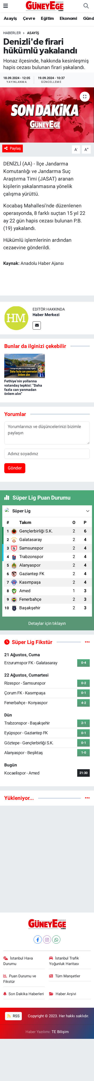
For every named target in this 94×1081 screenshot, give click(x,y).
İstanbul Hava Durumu (18, 961)
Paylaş (15, 148)
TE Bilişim (60, 1032)
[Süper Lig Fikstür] (87, 641)
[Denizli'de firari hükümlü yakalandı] (47, 115)
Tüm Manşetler (67, 976)
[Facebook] (38, 939)
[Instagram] (47, 939)
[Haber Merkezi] (16, 317)
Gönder (15, 467)
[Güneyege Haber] (44, 5)
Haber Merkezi (46, 314)
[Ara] (86, 6)
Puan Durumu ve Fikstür (19, 979)
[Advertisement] (47, 857)
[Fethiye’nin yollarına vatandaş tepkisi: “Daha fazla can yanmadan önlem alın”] (24, 365)
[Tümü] (87, 797)
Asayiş (10, 18)
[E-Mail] (37, 325)
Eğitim (47, 18)
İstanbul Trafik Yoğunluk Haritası (64, 961)
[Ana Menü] (5, 6)
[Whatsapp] (56, 939)
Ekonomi (68, 18)
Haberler (12, 33)
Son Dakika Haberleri (26, 994)
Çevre (29, 18)
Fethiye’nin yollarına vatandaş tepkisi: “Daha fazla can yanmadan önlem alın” (23, 387)
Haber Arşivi (66, 994)
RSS (16, 1016)
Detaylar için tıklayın (47, 623)
